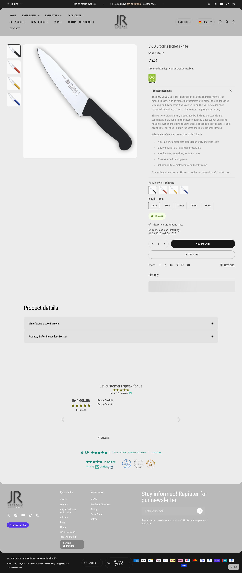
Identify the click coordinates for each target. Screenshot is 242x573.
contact (64, 504)
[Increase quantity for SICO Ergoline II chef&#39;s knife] (165, 244)
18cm (167, 205)
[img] (121, 390)
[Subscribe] (200, 511)
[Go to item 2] (14, 67)
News (63, 527)
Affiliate (64, 517)
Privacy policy (12, 563)
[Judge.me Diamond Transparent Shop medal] (126, 463)
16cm (154, 205)
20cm (181, 205)
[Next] (130, 107)
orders (94, 519)
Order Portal (96, 514)
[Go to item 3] (14, 83)
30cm (207, 205)
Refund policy (50, 563)
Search (63, 499)
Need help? (229, 264)
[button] (64, 419)
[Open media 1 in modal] (80, 101)
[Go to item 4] (14, 99)
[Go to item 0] (14, 51)
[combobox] (14, 4)
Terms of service (36, 563)
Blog (62, 522)
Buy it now (191, 254)
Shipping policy (63, 563)
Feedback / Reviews (100, 504)
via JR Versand (67, 531)
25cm (194, 205)
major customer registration (68, 511)
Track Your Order (68, 536)
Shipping (166, 68)
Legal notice (24, 563)
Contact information (14, 567)
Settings (95, 509)
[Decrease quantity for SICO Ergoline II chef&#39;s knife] (152, 244)
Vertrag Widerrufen (68, 544)
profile (94, 499)
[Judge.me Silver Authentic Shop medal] (138, 463)
